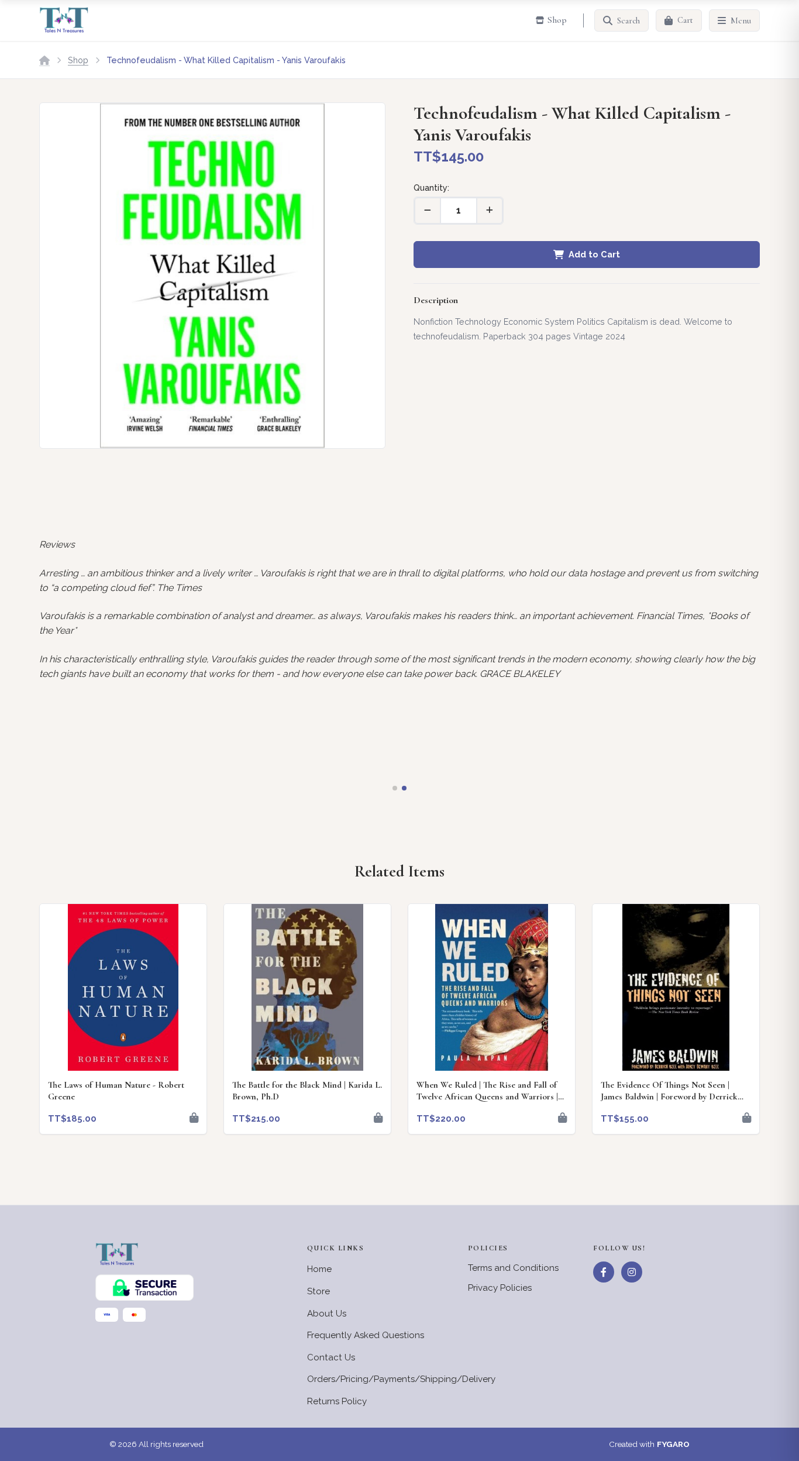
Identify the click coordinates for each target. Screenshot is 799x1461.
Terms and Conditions (513, 1268)
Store (318, 1291)
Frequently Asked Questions (365, 1335)
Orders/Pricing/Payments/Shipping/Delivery (401, 1379)
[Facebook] (603, 1272)
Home (319, 1269)
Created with (649, 1444)
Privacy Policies (500, 1288)
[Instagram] (631, 1272)
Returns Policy (337, 1401)
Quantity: (431, 187)
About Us (326, 1313)
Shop (78, 60)
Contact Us (331, 1357)
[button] (394, 788)
